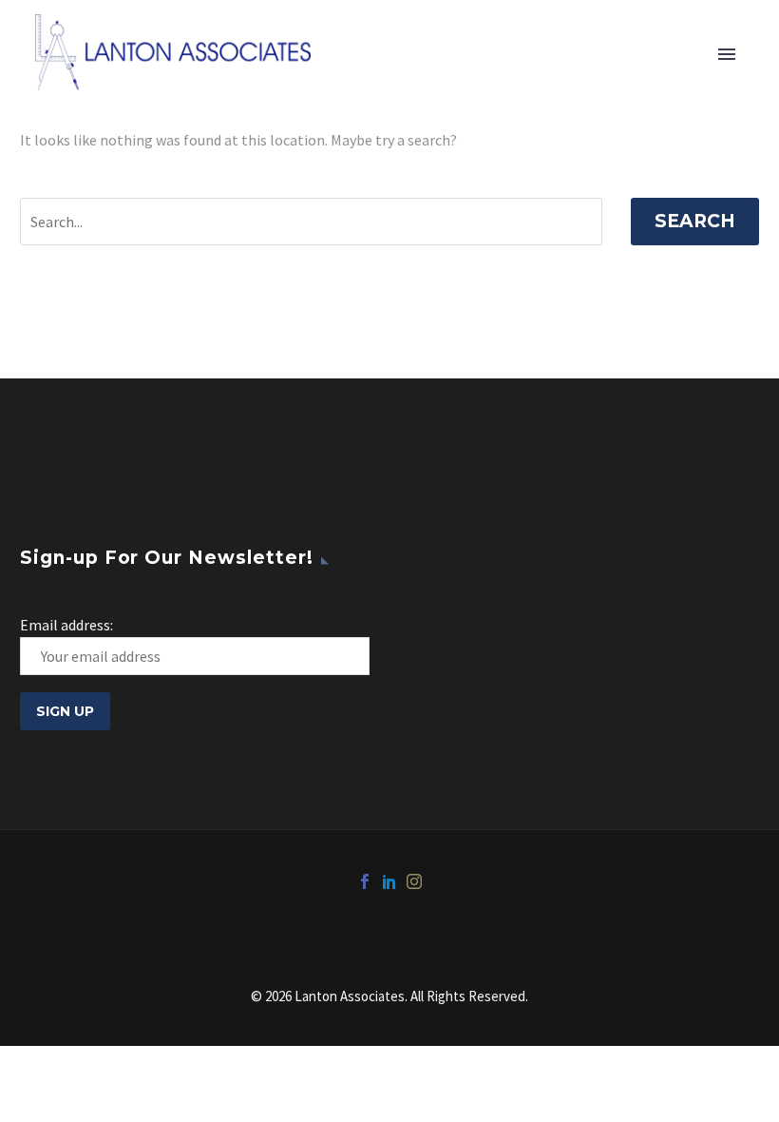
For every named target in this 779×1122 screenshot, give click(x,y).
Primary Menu (727, 54)
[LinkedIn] (389, 881)
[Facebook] (364, 881)
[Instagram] (414, 881)
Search (695, 221)
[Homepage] (173, 52)
